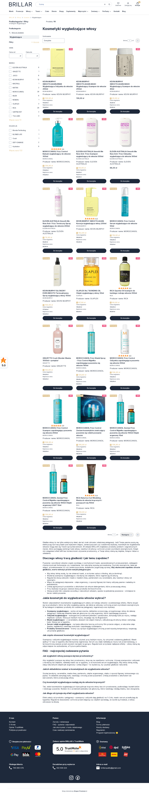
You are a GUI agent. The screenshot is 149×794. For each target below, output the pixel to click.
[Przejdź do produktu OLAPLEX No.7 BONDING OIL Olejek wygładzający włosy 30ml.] (91, 271)
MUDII (15, 96)
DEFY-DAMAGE (18, 142)
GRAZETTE (17, 71)
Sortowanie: (47, 36)
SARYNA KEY (17, 112)
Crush (15, 138)
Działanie (27, 17)
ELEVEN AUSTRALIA (20, 67)
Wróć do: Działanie (18, 32)
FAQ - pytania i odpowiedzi (64, 725)
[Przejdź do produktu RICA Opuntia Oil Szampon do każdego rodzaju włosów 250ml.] (125, 271)
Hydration (16, 146)
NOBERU (16, 100)
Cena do (29, 52)
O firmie (12, 725)
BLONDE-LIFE (17, 134)
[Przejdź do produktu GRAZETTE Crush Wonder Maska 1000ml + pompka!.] (58, 339)
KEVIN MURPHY (18, 80)
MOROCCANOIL (18, 92)
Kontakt (12, 722)
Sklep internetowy (74, 791)
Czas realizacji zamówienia (64, 730)
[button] (109, 4)
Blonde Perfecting (19, 130)
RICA (14, 108)
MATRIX (15, 88)
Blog (98, 722)
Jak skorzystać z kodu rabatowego (67, 727)
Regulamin (100, 730)
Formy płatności (103, 725)
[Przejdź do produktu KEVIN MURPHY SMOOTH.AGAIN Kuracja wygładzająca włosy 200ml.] (91, 202)
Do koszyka (57, 111)
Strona (125, 40)
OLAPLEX (16, 104)
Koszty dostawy (102, 727)
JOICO (15, 75)
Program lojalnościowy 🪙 (107, 733)
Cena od (12, 52)
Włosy (19, 17)
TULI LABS (16, 116)
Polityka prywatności (17, 730)
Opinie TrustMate (16, 727)
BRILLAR (11, 17)
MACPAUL (16, 84)
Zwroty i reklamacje (61, 722)
